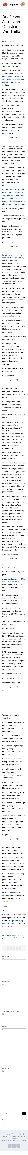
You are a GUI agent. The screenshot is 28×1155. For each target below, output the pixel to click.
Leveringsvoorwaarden (8, 1140)
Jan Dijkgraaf (8, 935)
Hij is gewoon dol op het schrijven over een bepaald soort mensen (13, 923)
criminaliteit (4, 937)
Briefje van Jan (19, 935)
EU (15, 937)
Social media (5, 938)
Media (22, 937)
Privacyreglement (21, 1140)
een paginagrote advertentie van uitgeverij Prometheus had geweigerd (13, 79)
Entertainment (11, 937)
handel (18, 937)
